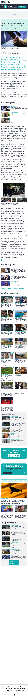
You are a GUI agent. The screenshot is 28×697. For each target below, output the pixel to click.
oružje (9, 288)
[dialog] (14, 691)
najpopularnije (9, 523)
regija (15, 288)
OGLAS (14, 14)
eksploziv (21, 288)
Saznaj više (14, 695)
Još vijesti (12, 562)
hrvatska (4, 481)
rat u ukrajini (12, 481)
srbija (3, 288)
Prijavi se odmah (7, 473)
